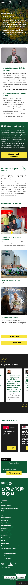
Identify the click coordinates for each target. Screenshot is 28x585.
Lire (10, 448)
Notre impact (5, 520)
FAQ (2, 511)
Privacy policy (14, 579)
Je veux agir (14, 336)
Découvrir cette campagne (14, 155)
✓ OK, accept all (20, 575)
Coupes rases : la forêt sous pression (9, 433)
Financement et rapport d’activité (11, 546)
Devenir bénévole (6, 525)
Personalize (20, 577)
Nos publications (6, 505)
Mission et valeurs (6, 538)
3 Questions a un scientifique (9, 508)
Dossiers (3, 503)
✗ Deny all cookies (10, 577)
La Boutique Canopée (10, 553)
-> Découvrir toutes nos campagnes (13, 116)
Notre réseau (5, 543)
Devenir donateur (6, 523)
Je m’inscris (16, 473)
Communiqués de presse (8, 548)
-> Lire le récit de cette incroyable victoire (15, 89)
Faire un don (15, 342)
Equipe (3, 540)
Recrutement (7, 558)
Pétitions (3, 531)
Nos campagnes (6, 517)
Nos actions (4, 528)
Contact (6, 556)
